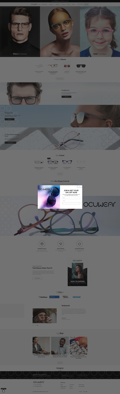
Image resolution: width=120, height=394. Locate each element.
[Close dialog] (79, 186)
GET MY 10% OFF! (71, 203)
